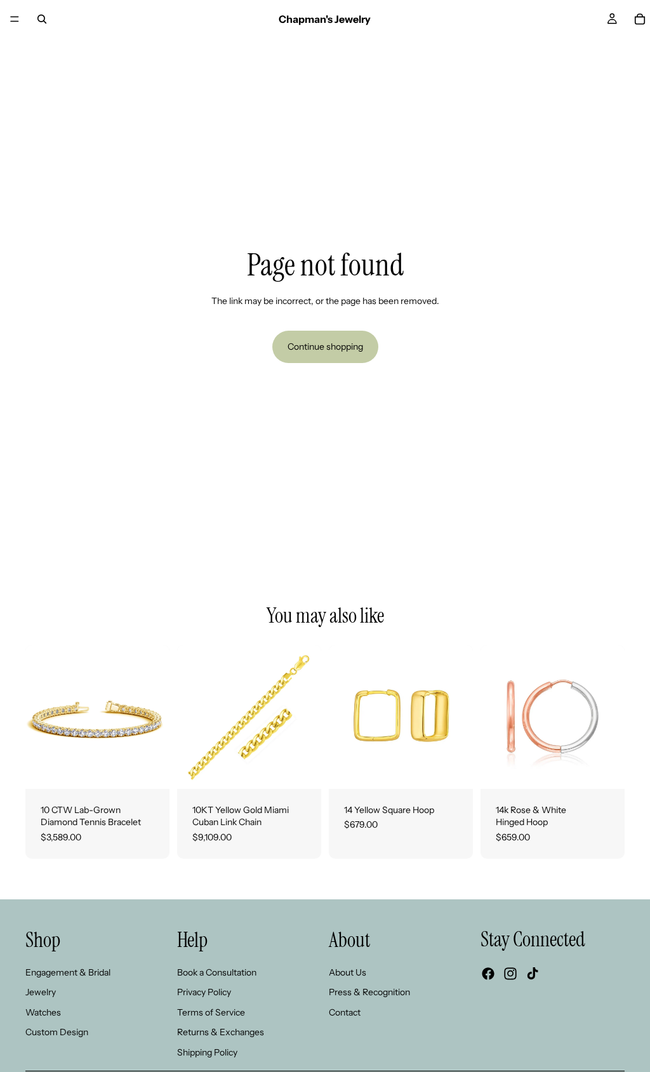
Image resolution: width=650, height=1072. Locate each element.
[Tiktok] (532, 974)
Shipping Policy (207, 1052)
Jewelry (40, 992)
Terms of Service (211, 1012)
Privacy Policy (204, 992)
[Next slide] (155, 717)
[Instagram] (510, 974)
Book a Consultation (216, 972)
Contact (345, 1012)
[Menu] (14, 19)
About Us (347, 972)
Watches (43, 1012)
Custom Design (56, 1032)
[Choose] (149, 769)
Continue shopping (325, 346)
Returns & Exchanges (220, 1032)
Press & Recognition (369, 992)
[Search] (42, 19)
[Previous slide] (39, 717)
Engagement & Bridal (67, 972)
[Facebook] (488, 974)
